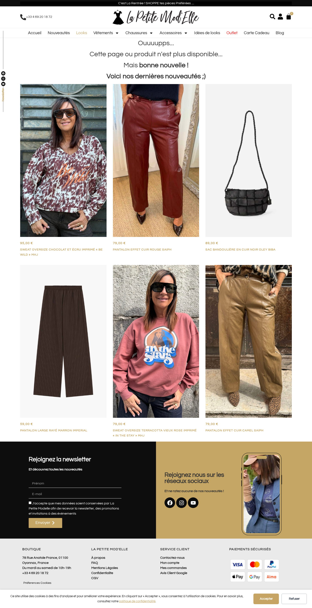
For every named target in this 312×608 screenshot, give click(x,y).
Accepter (266, 598)
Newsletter (2, 94)
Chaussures (136, 33)
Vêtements (103, 33)
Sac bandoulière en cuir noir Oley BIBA (240, 249)
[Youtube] (193, 502)
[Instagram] (181, 502)
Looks (81, 33)
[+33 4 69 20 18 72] (23, 17)
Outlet (232, 33)
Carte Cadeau (256, 33)
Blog (280, 33)
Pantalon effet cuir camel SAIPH (234, 430)
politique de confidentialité (137, 601)
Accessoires (171, 33)
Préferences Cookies (37, 582)
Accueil (34, 33)
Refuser (294, 598)
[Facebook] (169, 502)
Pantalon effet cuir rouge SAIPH (142, 249)
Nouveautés (59, 33)
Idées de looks (207, 33)
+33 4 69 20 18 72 (39, 16)
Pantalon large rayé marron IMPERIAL (53, 430)
